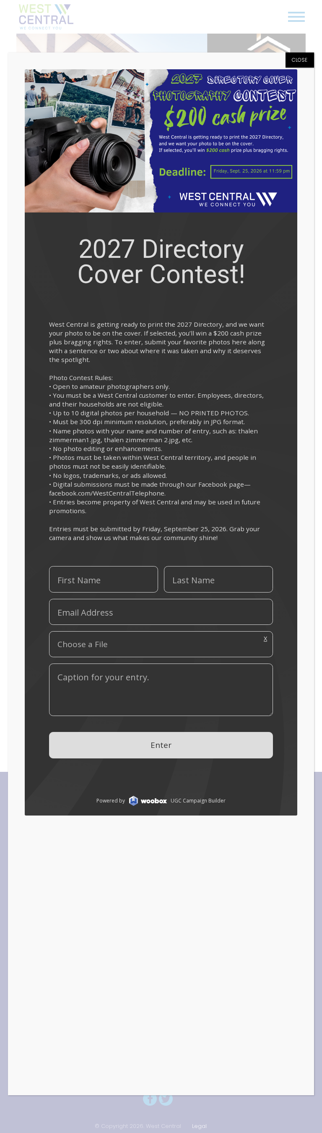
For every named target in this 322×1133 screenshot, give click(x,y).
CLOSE (299, 59)
